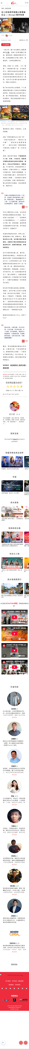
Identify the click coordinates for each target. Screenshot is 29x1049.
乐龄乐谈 (13, 943)
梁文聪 (10, 35)
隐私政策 (21, 981)
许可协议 (14, 981)
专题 (15, 476)
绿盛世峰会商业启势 (14, 452)
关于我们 (8, 981)
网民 (18, 394)
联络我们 (11, 985)
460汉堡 (6, 394)
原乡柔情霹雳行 (15, 579)
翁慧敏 (13, 739)
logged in (16, 439)
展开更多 (14, 717)
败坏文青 (8, 8)
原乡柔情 (15, 502)
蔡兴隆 (12, 886)
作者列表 (17, 985)
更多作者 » (14, 964)
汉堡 (8, 52)
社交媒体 (12, 394)
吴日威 (13, 709)
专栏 (2, 8)
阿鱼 (12, 796)
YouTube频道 (12, 603)
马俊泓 (13, 826)
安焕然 (13, 766)
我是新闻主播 (15, 528)
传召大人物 (15, 553)
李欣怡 (13, 856)
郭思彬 (13, 916)
